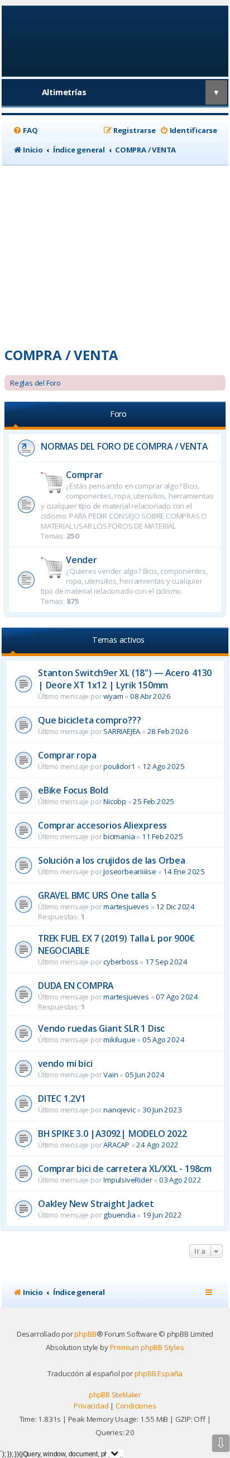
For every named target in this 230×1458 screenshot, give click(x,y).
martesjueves (126, 907)
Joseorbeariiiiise (129, 871)
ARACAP (116, 1145)
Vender (81, 560)
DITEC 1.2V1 (62, 1098)
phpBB (85, 1334)
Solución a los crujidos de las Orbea (111, 860)
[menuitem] (25, 130)
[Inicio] (115, 40)
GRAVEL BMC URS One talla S (97, 895)
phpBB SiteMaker (115, 1395)
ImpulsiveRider (127, 1180)
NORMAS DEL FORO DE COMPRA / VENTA (124, 446)
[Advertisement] (115, 252)
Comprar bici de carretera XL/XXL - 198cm (125, 1169)
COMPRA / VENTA (61, 355)
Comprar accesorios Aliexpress (102, 825)
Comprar (84, 475)
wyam (113, 696)
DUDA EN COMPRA (75, 985)
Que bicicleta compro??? (89, 720)
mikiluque (119, 1040)
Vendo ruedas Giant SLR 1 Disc (101, 1028)
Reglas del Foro (35, 383)
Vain (110, 1075)
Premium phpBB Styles (147, 1347)
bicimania (119, 836)
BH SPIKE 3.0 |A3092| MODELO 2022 (112, 1133)
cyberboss (120, 962)
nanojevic (119, 1110)
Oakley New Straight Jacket (96, 1204)
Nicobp (114, 801)
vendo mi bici (65, 1063)
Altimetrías (64, 92)
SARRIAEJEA (121, 731)
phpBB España (159, 1373)
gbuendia (119, 1215)
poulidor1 (119, 766)
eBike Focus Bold (73, 790)
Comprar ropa (67, 755)
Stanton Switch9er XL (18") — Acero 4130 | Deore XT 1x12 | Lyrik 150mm (125, 679)
